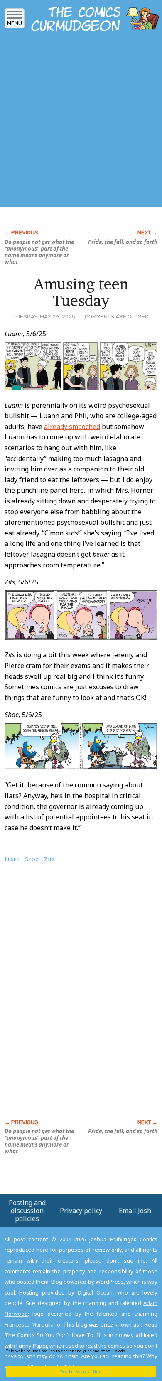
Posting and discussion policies (27, 1210)
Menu (14, 23)
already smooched (72, 426)
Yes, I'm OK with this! (81, 1371)
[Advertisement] (81, 122)
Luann (12, 859)
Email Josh (135, 1210)
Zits (49, 859)
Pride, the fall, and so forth (122, 242)
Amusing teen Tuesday (81, 292)
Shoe (31, 859)
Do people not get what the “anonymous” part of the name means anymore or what (39, 252)
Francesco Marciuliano (32, 1324)
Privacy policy (81, 1210)
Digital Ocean (95, 1292)
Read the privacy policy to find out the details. (75, 1353)
